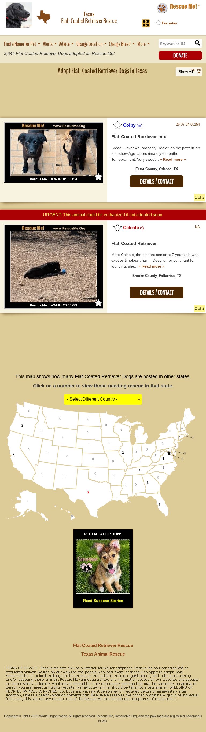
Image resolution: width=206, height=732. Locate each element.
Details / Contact (157, 181)
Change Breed (120, 44)
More (141, 44)
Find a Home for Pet (20, 44)
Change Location (89, 44)
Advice (64, 44)
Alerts (48, 44)
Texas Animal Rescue (103, 654)
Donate (180, 56)
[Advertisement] (103, 92)
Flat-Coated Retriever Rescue (103, 645)
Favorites (169, 23)
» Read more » (173, 159)
